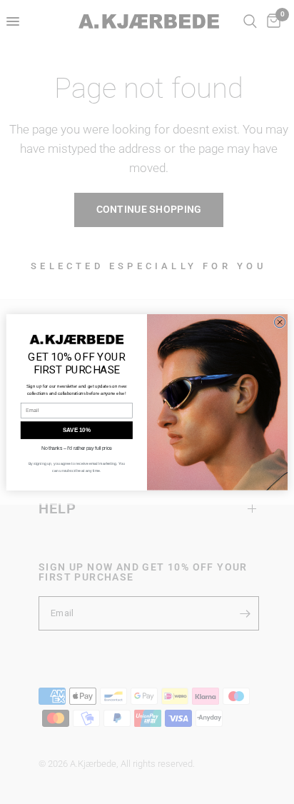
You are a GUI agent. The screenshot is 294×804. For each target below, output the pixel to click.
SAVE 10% (77, 430)
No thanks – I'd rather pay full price (76, 447)
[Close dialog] (279, 321)
